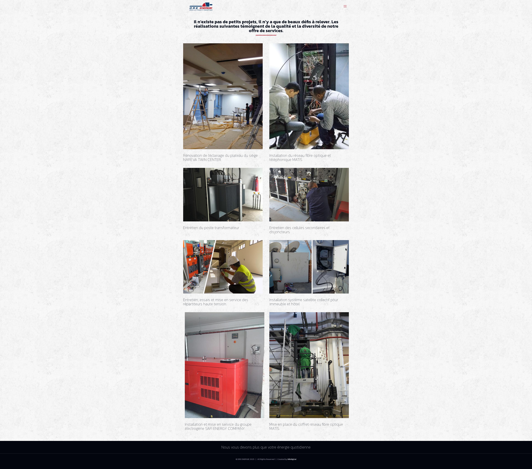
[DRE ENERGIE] (201, 6)
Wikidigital (291, 459)
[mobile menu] (345, 6)
